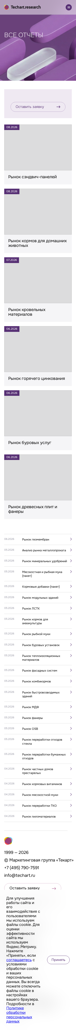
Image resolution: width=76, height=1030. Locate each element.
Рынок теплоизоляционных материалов (41, 658)
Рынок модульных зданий (40, 598)
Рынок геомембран (35, 539)
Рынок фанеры (32, 718)
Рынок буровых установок (41, 645)
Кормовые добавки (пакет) (41, 587)
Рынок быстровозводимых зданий (41, 694)
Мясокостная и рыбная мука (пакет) (42, 574)
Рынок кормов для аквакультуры (35, 621)
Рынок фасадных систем (39, 670)
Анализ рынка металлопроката (44, 550)
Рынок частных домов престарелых (37, 771)
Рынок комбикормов (36, 681)
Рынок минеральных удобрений (44, 561)
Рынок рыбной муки (36, 634)
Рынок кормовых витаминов (42, 784)
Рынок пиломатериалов (39, 816)
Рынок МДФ (30, 707)
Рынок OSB (30, 729)
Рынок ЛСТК (31, 608)
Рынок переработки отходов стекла (42, 741)
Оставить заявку (30, 107)
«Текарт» (65, 860)
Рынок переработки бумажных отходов (44, 756)
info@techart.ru (19, 875)
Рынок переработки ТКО (39, 806)
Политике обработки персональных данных (19, 1015)
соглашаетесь (19, 960)
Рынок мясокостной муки (40, 795)
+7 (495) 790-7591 (21, 867)
